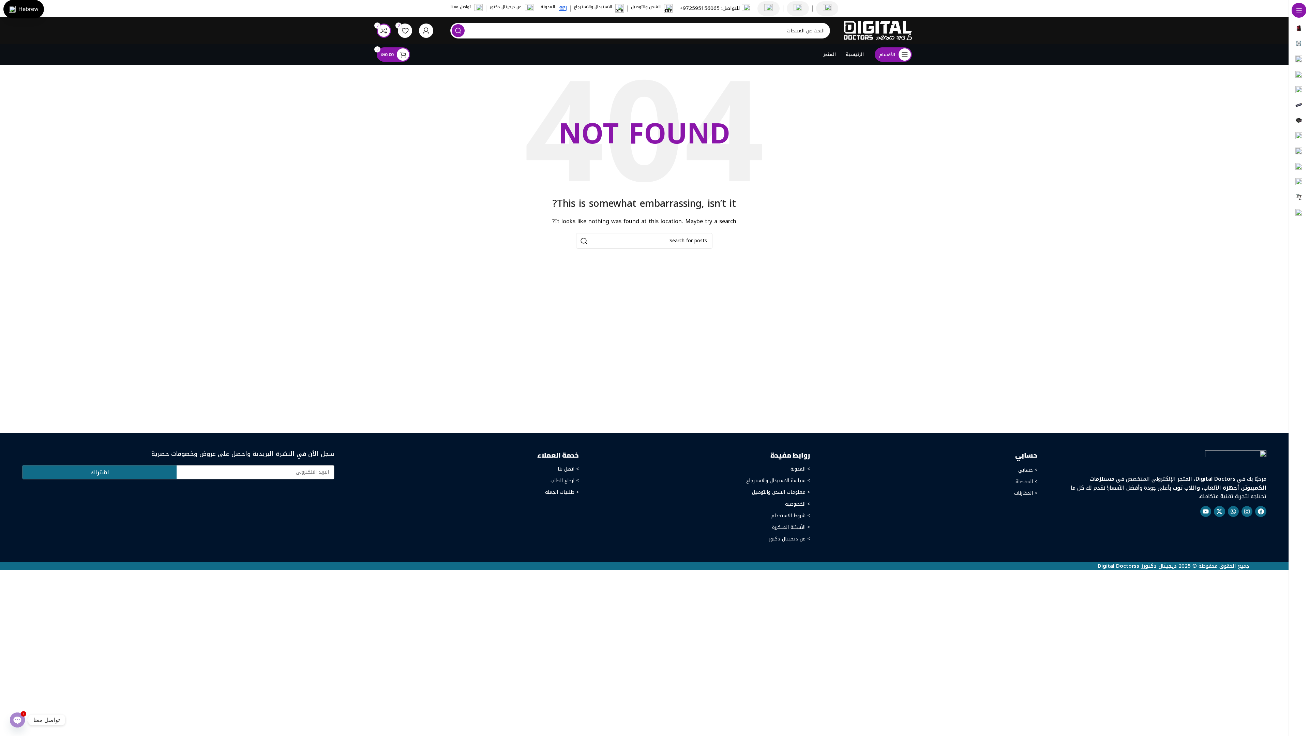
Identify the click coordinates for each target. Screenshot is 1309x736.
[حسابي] (426, 30)
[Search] (458, 30)
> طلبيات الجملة (562, 492)
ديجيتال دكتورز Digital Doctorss (1137, 566)
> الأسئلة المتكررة (791, 527)
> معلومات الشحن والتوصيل (781, 492)
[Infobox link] (715, 8)
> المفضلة (1026, 481)
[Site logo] (878, 30)
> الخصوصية (797, 504)
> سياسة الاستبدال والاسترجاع (778, 480)
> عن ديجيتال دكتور (789, 538)
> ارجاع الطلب (565, 480)
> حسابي (1027, 470)
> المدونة (800, 469)
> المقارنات (1025, 493)
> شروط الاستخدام (790, 515)
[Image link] (1235, 458)
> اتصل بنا (568, 469)
